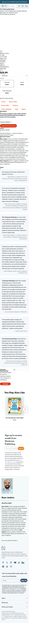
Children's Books (5, 130)
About (3, 598)
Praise (2, 167)
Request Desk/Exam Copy (8, 126)
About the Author (5, 136)
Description (3, 111)
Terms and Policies (7, 607)
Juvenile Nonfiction (5, 133)
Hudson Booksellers (6, 109)
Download (5, 384)
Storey (2, 63)
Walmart (24, 109)
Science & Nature (17, 133)
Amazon (3, 101)
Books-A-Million (5, 105)
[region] (14, 409)
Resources (5, 602)
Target (16, 109)
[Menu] (3, 6)
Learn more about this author (9, 540)
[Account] (22, 6)
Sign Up (20, 448)
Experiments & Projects (6, 135)
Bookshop (15, 105)
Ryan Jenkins (5, 53)
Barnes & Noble (13, 101)
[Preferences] (19, 6)
